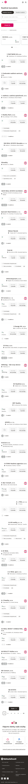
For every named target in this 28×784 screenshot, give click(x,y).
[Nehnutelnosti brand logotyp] (2, 2)
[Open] (25, 17)
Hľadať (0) (7, 25)
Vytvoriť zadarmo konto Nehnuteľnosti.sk (14, 749)
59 (23, 713)
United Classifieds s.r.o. (12, 782)
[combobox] (13, 17)
